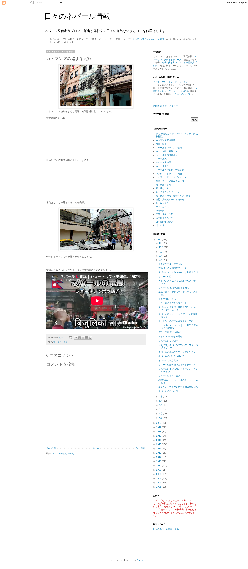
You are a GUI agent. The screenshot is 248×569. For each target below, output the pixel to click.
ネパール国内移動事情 (167, 155)
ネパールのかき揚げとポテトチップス (177, 364)
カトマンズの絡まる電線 (170, 336)
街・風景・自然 (60, 342)
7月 (161, 260)
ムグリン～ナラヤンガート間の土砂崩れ (178, 387)
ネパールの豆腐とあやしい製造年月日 (177, 352)
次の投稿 (51, 448)
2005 (159, 487)
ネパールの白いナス (168, 391)
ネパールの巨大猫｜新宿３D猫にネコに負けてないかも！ (177, 308)
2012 (159, 457)
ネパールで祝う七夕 (168, 360)
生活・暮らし (162, 207)
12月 (161, 243)
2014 (159, 448)
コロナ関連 (161, 144)
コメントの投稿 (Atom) (63, 453)
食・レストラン (163, 203)
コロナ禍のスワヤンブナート (172, 303)
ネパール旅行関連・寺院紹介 (170, 170)
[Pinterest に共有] (90, 338)
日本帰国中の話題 (164, 222)
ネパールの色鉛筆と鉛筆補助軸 (173, 287)
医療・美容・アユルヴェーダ (170, 181)
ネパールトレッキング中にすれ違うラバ (178, 272)
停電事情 (160, 210)
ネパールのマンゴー (168, 341)
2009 (159, 470)
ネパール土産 (162, 166)
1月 (161, 417)
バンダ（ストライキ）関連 (169, 173)
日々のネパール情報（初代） (167, 529)
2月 (161, 413)
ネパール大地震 (163, 162)
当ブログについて (164, 218)
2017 (159, 436)
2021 (159, 239)
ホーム (96, 448)
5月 (161, 401)
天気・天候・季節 (164, 214)
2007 (159, 478)
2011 (159, 461)
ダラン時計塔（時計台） (170, 332)
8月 (161, 256)
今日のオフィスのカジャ (168, 192)
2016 (159, 440)
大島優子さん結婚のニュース (172, 268)
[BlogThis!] (79, 338)
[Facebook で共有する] (86, 338)
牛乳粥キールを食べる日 (170, 264)
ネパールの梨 (165, 276)
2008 (159, 474)
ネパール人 (161, 158)
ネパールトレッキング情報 (169, 147)
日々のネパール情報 (77, 16)
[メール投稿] (70, 337)
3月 (161, 409)
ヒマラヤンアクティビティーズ (171, 177)
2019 (159, 427)
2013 (159, 453)
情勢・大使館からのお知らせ (170, 199)
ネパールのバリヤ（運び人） (172, 356)
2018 (159, 431)
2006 (159, 482)
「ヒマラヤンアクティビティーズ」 (170, 82)
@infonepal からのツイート (166, 106)
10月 (161, 247)
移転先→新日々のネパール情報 (148, 39)
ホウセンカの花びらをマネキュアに (175, 321)
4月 (161, 405)
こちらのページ (182, 94)
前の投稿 (140, 448)
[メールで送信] (76, 338)
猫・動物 (160, 225)
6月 (161, 396)
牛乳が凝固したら (167, 299)
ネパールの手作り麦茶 (169, 375)
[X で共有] (83, 338)
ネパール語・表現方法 (167, 151)
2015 (159, 444)
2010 (159, 465)
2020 (159, 423)
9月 (161, 251)
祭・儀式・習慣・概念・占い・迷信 (173, 196)
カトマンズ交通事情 (165, 140)
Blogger (140, 560)
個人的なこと (162, 188)
